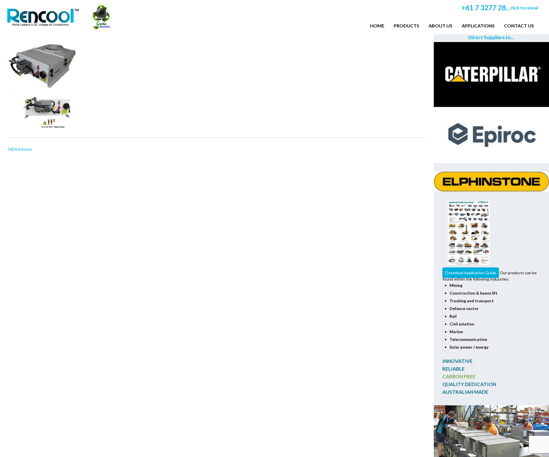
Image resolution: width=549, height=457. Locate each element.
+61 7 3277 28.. (500, 7)
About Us (440, 25)
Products (406, 25)
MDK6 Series (20, 149)
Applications (478, 25)
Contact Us (519, 25)
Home (377, 25)
